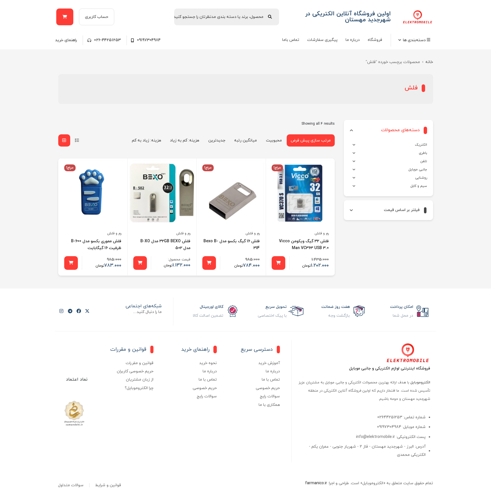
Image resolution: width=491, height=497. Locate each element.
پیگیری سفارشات (322, 40)
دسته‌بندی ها (415, 40)
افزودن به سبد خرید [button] (278, 263)
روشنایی (421, 178)
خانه (429, 62)
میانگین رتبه (245, 140)
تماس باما (290, 40)
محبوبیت (274, 140)
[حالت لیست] (77, 140)
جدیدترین (216, 140)
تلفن (423, 161)
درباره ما (353, 40)
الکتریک (421, 145)
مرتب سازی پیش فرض (311, 140)
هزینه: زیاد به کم (146, 140)
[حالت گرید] (64, 140)
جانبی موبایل (417, 169)
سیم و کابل (418, 186)
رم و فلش (322, 233)
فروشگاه (375, 40)
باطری (423, 153)
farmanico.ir (316, 483)
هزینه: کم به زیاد (184, 140)
